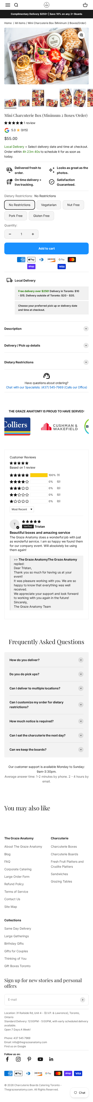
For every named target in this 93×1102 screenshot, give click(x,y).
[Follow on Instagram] (18, 1059)
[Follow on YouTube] (40, 1059)
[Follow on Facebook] (7, 1059)
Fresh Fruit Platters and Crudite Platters (67, 864)
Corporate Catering (18, 869)
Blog (7, 854)
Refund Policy (14, 884)
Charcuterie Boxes (64, 846)
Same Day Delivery (17, 928)
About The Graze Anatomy (23, 846)
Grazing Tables (61, 881)
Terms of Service (16, 891)
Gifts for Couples (16, 951)
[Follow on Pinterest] (29, 1059)
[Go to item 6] (80, 98)
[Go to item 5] (66, 98)
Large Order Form (16, 876)
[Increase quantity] (32, 234)
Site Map (10, 906)
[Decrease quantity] (10, 234)
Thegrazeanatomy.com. (19, 1089)
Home (8, 23)
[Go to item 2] (24, 103)
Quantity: (10, 225)
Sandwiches (59, 874)
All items (20, 23)
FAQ (7, 861)
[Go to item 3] (38, 98)
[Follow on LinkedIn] (51, 1059)
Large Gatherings (16, 936)
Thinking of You (15, 958)
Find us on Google (15, 1046)
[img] (31, 521)
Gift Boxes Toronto (17, 966)
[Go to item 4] (52, 103)
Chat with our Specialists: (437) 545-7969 (46, 387)
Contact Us (12, 899)
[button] (14, 123)
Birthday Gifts (14, 943)
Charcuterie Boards (64, 854)
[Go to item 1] (10, 103)
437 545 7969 (21, 1038)
